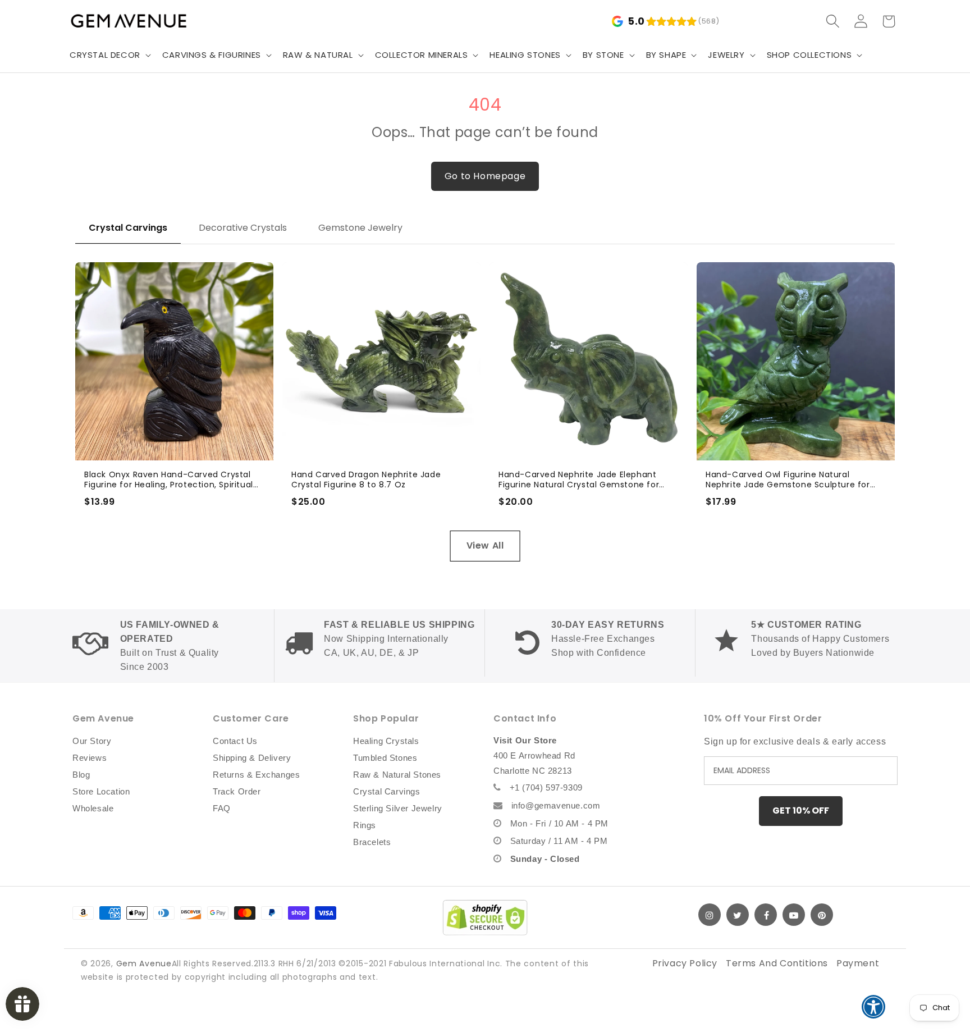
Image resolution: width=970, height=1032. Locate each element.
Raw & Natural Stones (397, 774)
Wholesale (92, 808)
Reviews (89, 757)
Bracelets (372, 842)
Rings (364, 825)
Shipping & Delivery (252, 757)
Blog (81, 774)
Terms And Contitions (777, 963)
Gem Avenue (144, 963)
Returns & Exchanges (256, 774)
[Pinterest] (822, 914)
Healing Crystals (386, 741)
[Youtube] (794, 914)
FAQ (222, 808)
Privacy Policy (684, 963)
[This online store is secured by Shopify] (485, 917)
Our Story (91, 741)
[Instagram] (709, 914)
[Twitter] (737, 914)
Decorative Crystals (243, 227)
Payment (857, 963)
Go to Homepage (485, 176)
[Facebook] (765, 914)
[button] (109, 55)
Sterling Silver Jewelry (397, 808)
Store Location (101, 791)
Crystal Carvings (128, 227)
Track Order (237, 791)
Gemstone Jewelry (360, 227)
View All (485, 545)
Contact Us (235, 741)
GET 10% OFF (800, 810)
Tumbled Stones (385, 757)
